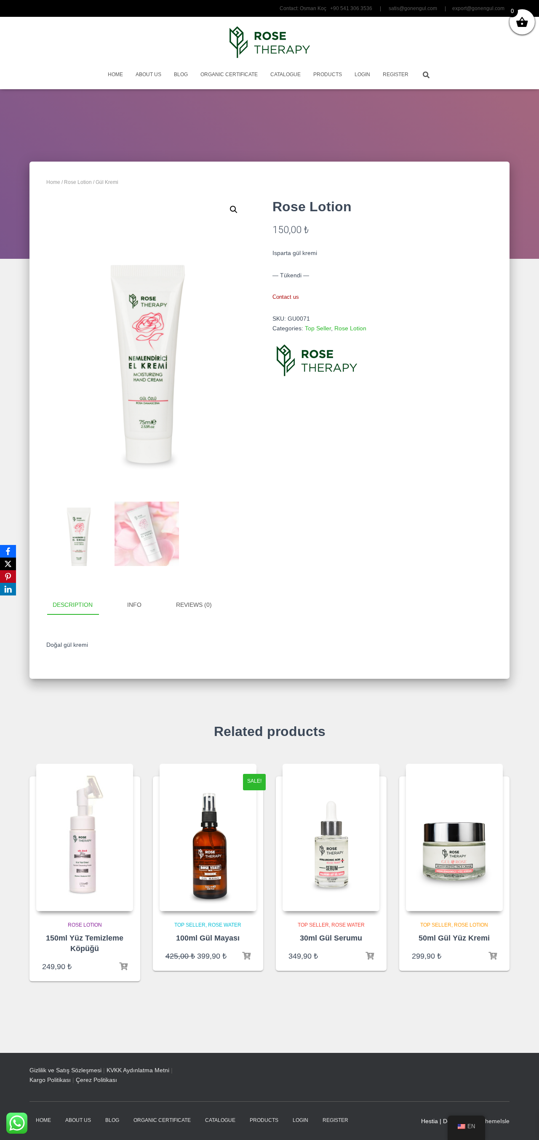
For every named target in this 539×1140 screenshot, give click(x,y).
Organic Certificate (229, 74)
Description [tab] (73, 604)
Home (115, 74)
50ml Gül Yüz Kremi (454, 938)
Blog (181, 74)
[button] (233, 209)
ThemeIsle (495, 1121)
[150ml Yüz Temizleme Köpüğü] (84, 837)
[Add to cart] (123, 966)
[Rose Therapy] (316, 360)
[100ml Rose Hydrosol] (208, 837)
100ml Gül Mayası (208, 938)
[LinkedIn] (8, 589)
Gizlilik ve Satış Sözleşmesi (65, 1070)
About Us (148, 74)
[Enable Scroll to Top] (522, 1123)
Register (395, 74)
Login (362, 74)
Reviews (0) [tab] (194, 604)
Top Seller (318, 328)
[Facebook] (8, 551)
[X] (8, 564)
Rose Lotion (78, 182)
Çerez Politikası (96, 1079)
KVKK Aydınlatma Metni (138, 1070)
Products (327, 74)
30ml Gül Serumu (331, 938)
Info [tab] (134, 604)
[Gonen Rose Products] (269, 42)
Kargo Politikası (50, 1079)
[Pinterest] (8, 576)
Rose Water (224, 925)
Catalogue (285, 74)
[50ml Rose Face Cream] (454, 837)
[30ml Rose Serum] (331, 837)
